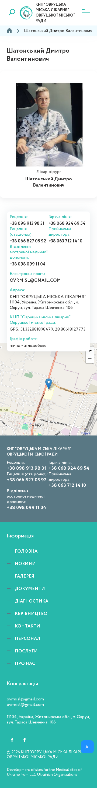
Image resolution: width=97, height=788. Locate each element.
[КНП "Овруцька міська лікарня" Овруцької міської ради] (48, 383)
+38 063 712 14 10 (65, 241)
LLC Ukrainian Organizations (53, 774)
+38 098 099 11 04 (28, 264)
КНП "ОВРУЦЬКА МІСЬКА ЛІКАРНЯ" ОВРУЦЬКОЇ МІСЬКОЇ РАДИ (55, 13)
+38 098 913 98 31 (27, 223)
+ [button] (90, 350)
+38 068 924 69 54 (66, 223)
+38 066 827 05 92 (28, 241)
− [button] (90, 358)
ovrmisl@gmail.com (35, 280)
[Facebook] (12, 740)
